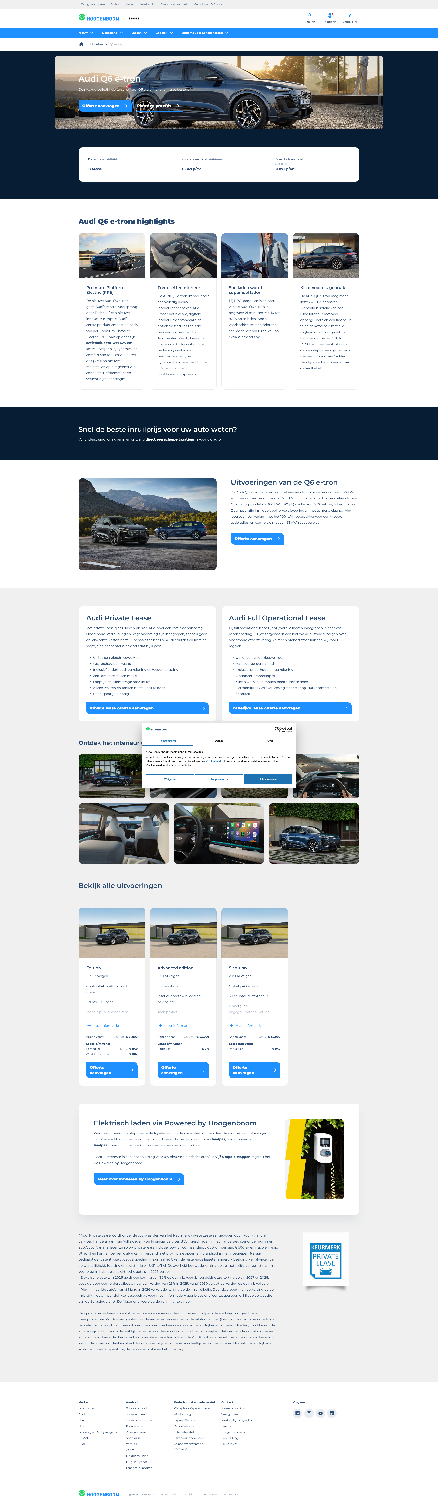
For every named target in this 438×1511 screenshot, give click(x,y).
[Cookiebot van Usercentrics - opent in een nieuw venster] (277, 729)
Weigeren (170, 779)
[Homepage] (81, 44)
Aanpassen (217, 779)
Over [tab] (270, 740)
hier (173, 1301)
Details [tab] (219, 740)
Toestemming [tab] (167, 740)
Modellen (96, 44)
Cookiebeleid (214, 761)
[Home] (99, 18)
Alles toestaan (268, 779)
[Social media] (297, 1413)
